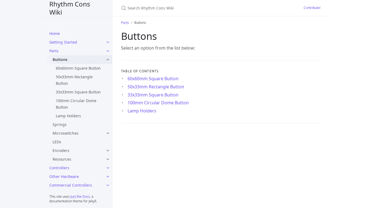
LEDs (57, 141)
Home (54, 33)
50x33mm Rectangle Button (74, 80)
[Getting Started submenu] (107, 42)
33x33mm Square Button (78, 92)
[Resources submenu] (107, 159)
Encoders (61, 150)
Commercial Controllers (70, 185)
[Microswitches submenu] (107, 133)
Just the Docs (80, 196)
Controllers (59, 167)
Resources (62, 159)
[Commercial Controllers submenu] (107, 185)
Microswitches (66, 133)
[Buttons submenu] (107, 59)
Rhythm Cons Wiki (69, 8)
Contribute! (312, 7)
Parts (54, 50)
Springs (60, 124)
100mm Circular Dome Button (76, 104)
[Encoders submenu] (107, 150)
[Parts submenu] (107, 51)
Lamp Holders (68, 115)
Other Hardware (64, 176)
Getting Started (63, 42)
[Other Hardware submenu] (107, 176)
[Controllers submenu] (107, 168)
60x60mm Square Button (78, 68)
